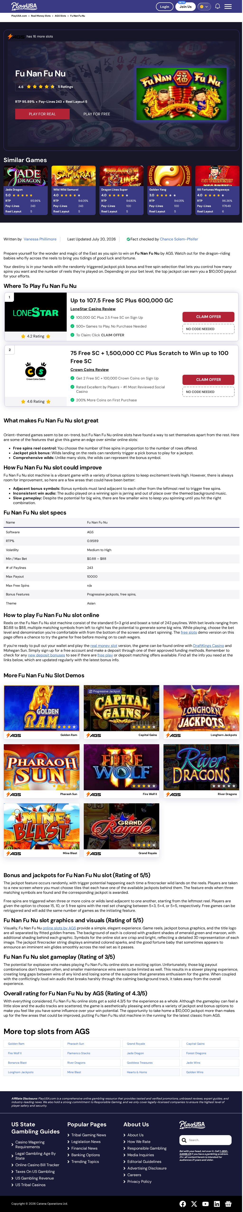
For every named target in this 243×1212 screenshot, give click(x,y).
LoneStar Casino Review (93, 308)
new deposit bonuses (46, 655)
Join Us (186, 7)
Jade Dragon (14, 189)
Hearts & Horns (137, 1072)
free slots (189, 632)
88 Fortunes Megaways (213, 189)
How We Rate (138, 1141)
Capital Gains (195, 1044)
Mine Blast (74, 1072)
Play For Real (42, 114)
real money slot (103, 645)
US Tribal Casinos (30, 1185)
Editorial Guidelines (144, 1161)
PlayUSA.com (19, 15)
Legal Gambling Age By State (35, 1156)
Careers (134, 1175)
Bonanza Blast (17, 1063)
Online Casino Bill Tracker (37, 1165)
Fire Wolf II (15, 1053)
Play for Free (41, 713)
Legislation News (86, 1141)
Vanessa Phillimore (40, 239)
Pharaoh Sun (75, 1044)
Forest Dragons (196, 1053)
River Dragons (76, 1063)
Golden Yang (157, 189)
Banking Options (85, 1155)
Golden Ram (16, 1044)
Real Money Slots (41, 15)
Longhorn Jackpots (20, 1072)
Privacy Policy (139, 1181)
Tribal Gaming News (88, 1135)
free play (105, 655)
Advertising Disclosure (147, 1168)
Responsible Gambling (147, 1148)
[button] (228, 6)
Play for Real (41, 702)
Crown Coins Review (89, 369)
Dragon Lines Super (114, 189)
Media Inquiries (140, 1155)
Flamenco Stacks (78, 1053)
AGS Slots (60, 15)
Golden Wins (194, 1072)
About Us (135, 1135)
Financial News (84, 1148)
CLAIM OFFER (208, 316)
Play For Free (97, 114)
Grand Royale (136, 1044)
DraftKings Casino (208, 645)
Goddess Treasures (140, 1063)
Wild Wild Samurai (65, 189)
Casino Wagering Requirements (30, 1144)
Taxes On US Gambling (35, 1171)
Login (164, 7)
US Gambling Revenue (34, 1178)
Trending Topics (85, 1161)
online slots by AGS (59, 928)
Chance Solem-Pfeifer (179, 239)
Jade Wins (193, 1063)
